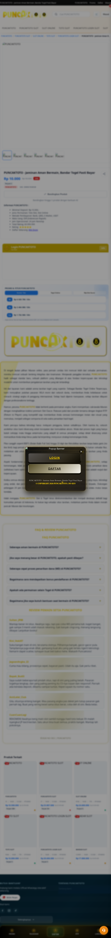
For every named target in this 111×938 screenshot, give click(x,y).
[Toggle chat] (103, 930)
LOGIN (54, 457)
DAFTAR (54, 468)
